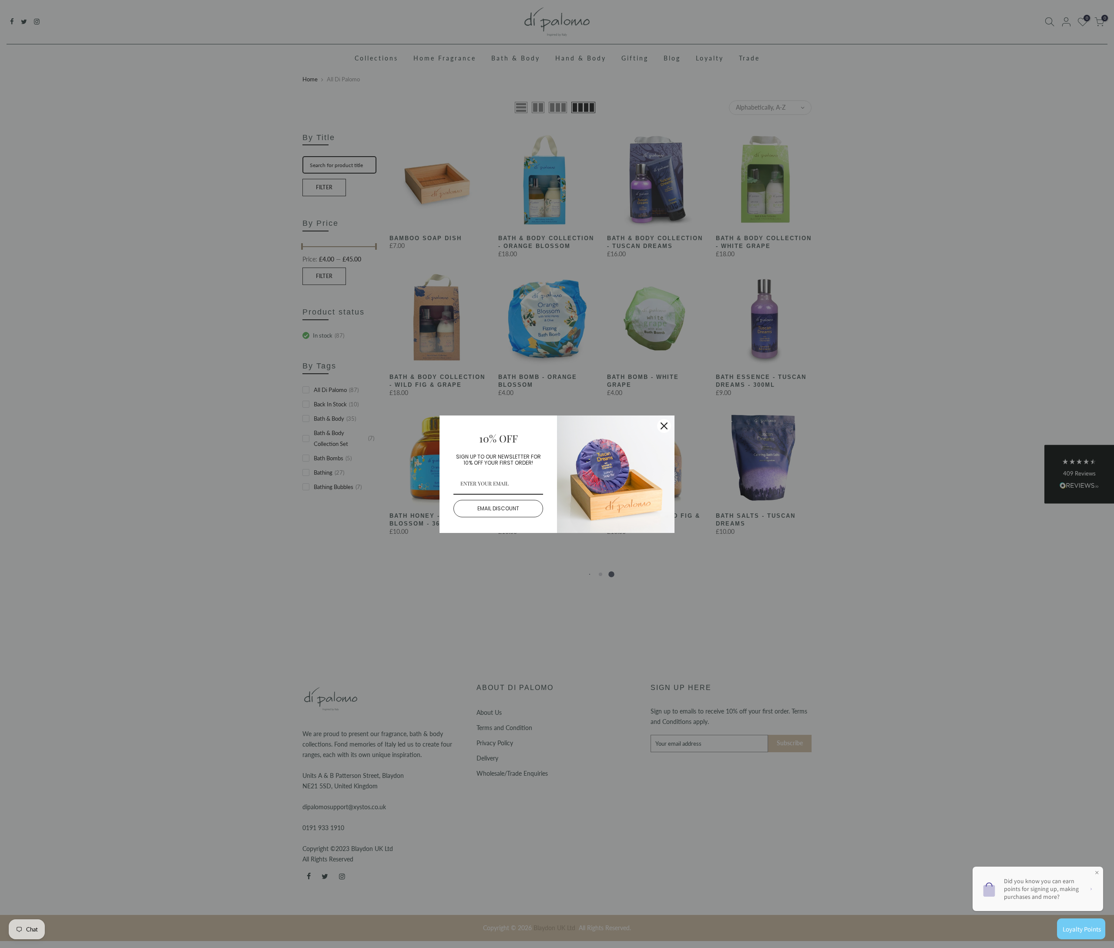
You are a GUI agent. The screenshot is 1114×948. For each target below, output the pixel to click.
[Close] (664, 425)
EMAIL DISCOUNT (498, 508)
